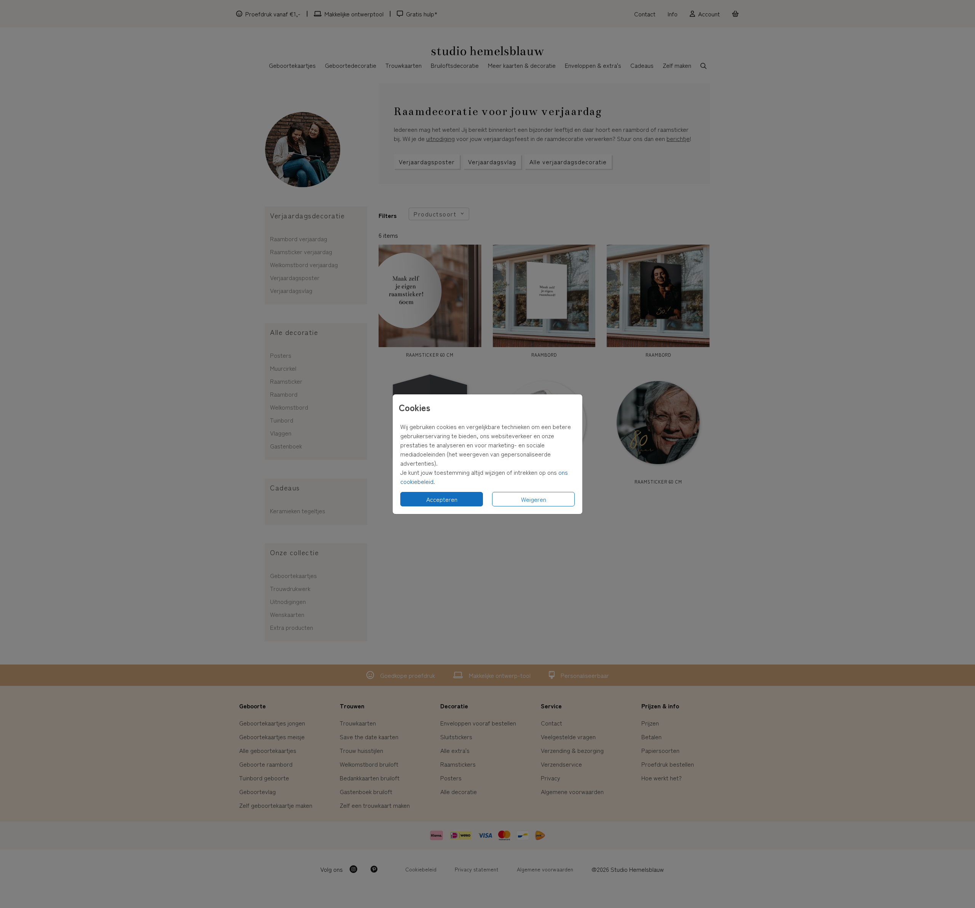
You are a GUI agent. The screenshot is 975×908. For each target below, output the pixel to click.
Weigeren (533, 499)
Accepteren (441, 499)
